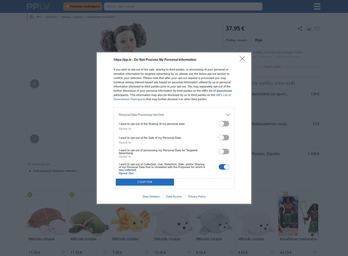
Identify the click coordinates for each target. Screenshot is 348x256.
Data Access (174, 196)
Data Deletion (151, 196)
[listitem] (174, 115)
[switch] (224, 123)
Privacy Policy (197, 196)
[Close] (244, 60)
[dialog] (174, 128)
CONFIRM (145, 182)
